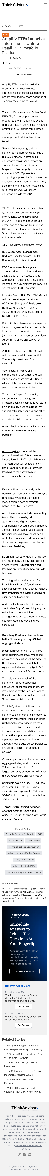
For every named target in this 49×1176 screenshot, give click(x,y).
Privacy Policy (32, 1169)
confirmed (21, 650)
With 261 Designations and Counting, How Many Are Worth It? (22, 1090)
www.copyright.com (22, 892)
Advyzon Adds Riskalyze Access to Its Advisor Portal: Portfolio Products (24, 815)
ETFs (21, 26)
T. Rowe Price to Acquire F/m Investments (21, 1064)
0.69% (39, 244)
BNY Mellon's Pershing (33, 459)
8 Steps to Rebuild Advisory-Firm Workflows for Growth (23, 1056)
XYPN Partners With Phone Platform (19, 1081)
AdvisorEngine (10, 451)
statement (8, 173)
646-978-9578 (9, 1139)
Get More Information (24, 971)
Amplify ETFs (10, 84)
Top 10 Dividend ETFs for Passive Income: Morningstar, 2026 (23, 1073)
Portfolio (9, 26)
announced (8, 271)
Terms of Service (18, 1169)
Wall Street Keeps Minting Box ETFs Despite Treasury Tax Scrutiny (23, 1047)
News (5, 35)
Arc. (23, 1167)
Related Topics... (23, 829)
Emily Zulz (17, 58)
